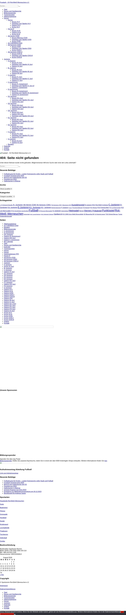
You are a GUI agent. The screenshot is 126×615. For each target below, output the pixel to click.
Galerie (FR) (8, 298)
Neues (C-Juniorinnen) (20, 84)
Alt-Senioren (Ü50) (14, 45)
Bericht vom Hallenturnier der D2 (15, 177)
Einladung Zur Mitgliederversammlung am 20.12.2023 (22, 491)
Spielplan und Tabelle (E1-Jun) (22, 121)
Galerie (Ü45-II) (9, 296)
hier (105, 461)
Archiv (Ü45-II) (17, 57)
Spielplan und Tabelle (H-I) (21, 23)
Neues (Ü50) (16, 47)
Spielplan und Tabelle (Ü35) (21, 39)
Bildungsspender (10, 13)
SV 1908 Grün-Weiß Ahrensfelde (73, 214)
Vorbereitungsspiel (6, 216)
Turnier (120, 214)
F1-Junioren (8, 282)
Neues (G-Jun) (17, 141)
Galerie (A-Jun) (17, 66)
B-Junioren (88, 205)
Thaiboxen (3, 531)
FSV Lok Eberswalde (114, 207)
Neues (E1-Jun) (17, 119)
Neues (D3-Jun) (17, 112)
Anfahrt (6, 148)
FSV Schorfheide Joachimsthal (20, 211)
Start (5, 9)
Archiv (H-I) (16, 27)
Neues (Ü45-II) (17, 54)
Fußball (33, 210)
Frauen (70, 207)
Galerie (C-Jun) (17, 80)
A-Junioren (12, 61)
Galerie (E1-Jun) (17, 123)
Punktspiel (108, 210)
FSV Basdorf (86, 207)
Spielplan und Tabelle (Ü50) (21, 48)
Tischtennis (4, 534)
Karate (2, 521)
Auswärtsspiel (77, 205)
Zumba (2, 541)
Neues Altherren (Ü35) (19, 38)
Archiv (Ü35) (16, 41)
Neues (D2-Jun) (17, 105)
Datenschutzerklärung (7, 589)
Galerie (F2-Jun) (9, 309)
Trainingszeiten (9, 15)
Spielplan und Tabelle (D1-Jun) (23, 100)
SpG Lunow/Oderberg (35, 214)
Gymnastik (3, 514)
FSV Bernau (93, 207)
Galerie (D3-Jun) (17, 114)
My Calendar (8, 241)
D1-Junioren (12, 96)
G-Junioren (12, 139)
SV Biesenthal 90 (89, 214)
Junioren (7, 59)
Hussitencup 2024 (10, 179)
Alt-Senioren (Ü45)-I (44, 205)
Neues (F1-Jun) (17, 134)
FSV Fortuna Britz (103, 207)
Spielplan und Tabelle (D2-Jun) (23, 107)
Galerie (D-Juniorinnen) (20, 94)
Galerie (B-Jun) (17, 73)
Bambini (11, 144)
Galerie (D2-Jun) (17, 109)
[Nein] (15, 614)
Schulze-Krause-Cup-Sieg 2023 (15, 490)
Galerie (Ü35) (8, 293)
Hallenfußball (64, 211)
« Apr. (2, 575)
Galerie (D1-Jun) (17, 102)
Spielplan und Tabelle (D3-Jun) (23, 116)
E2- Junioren (46, 207)
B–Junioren (12, 68)
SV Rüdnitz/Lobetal (100, 214)
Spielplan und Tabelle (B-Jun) (22, 71)
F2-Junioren (8, 286)
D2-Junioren (12, 103)
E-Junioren (23, 207)
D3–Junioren (12, 110)
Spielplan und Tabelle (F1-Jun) (22, 135)
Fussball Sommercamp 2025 (14, 176)
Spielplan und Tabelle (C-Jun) (22, 79)
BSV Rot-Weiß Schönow (100, 205)
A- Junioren (18, 205)
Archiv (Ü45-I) (16, 50)
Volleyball (3, 538)
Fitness (2, 511)
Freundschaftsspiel (77, 207)
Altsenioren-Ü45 (66, 205)
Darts (2, 504)
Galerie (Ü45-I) (9, 295)
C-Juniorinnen (13, 82)
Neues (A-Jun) (17, 63)
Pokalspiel (97, 211)
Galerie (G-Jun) (17, 142)
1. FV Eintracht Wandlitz (6, 205)
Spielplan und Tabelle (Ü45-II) (22, 55)
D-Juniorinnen (13, 89)
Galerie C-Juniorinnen (19, 87)
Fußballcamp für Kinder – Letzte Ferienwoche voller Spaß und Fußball (28, 174)
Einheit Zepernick (56, 207)
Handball (3, 518)
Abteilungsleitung (10, 16)
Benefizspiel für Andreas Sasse (15, 493)
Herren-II (11, 29)
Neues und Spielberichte (12, 11)
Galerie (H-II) (16, 32)
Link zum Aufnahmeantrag (9, 473)
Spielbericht (58, 214)
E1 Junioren (35, 207)
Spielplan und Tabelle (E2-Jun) (22, 128)
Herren (6, 18)
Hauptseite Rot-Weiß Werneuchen (12, 501)
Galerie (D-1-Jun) (10, 304)
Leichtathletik (4, 528)
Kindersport (4, 524)
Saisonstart (27, 214)
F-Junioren (11, 132)
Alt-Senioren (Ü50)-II (15, 52)
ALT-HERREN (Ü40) (15, 43)
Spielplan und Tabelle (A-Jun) (22, 64)
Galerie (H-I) (16, 25)
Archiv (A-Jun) (9, 266)
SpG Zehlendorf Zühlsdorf (47, 214)
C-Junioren (12, 75)
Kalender (7, 146)
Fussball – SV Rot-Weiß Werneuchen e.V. (14, 2)
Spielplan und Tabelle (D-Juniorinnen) (25, 93)
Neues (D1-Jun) (17, 98)
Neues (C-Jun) (17, 77)
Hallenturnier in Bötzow (12, 181)
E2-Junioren (12, 125)
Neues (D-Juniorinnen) (20, 91)
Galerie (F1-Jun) (17, 137)
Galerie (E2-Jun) (17, 130)
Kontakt (6, 150)
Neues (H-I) (16, 22)
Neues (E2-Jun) (17, 126)
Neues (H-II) (16, 31)
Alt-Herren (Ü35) (13, 36)
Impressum (4, 585)
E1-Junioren (12, 118)
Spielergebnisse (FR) (11, 254)
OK (122, 612)
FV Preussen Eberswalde (45, 211)
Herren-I (88, 210)
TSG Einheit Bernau (111, 214)
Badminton (4, 507)
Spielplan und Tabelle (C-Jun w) (23, 86)
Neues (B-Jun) (17, 70)
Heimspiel (74, 210)
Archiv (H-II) (16, 34)
